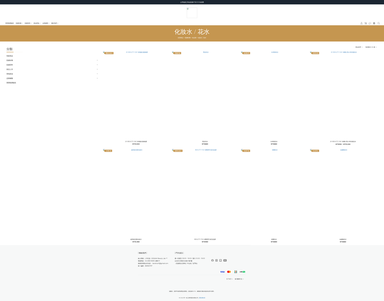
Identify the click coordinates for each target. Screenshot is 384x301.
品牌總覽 (45, 23)
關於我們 (54, 23)
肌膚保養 (18, 23)
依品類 (194, 38)
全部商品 (180, 38)
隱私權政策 (202, 297)
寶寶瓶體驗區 (9, 23)
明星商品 (9, 56)
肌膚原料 (27, 23)
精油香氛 (36, 23)
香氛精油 (9, 74)
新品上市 (9, 69)
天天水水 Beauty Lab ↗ (159, 258)
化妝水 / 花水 (202, 38)
